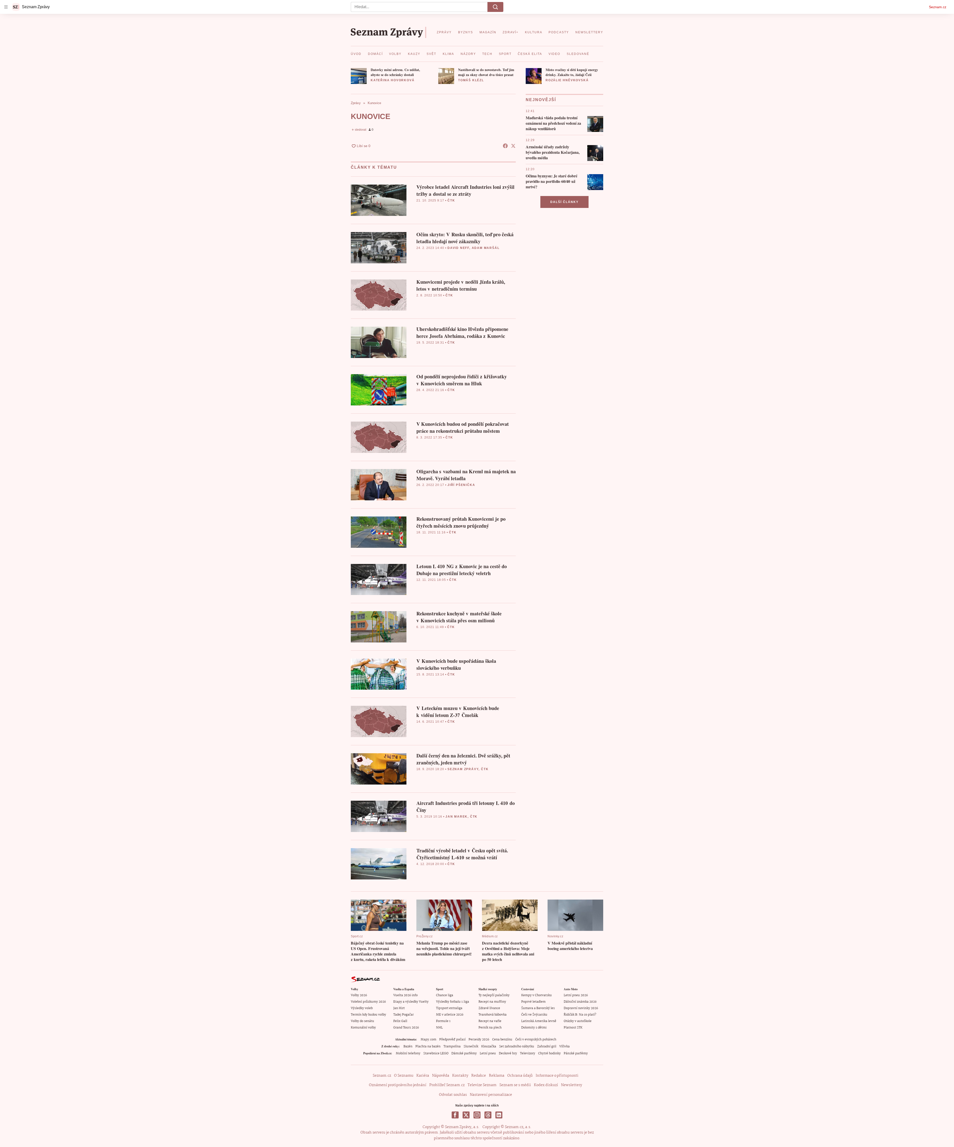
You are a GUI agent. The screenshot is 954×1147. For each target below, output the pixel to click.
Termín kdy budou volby (368, 1014)
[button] (359, 76)
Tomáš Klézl (471, 80)
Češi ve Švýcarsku (534, 1014)
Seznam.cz (937, 7)
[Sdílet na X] (513, 145)
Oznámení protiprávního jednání (397, 1085)
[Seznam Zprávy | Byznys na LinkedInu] (498, 1114)
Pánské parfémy (576, 1053)
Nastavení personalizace (491, 1095)
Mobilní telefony (408, 1053)
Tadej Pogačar (403, 1014)
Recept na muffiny (492, 1001)
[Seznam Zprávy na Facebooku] (455, 1114)
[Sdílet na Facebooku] (505, 145)
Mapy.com (428, 1039)
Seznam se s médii (515, 1085)
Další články (564, 202)
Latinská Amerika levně (538, 1021)
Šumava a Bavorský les (538, 1008)
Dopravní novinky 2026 (581, 1008)
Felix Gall (400, 1021)
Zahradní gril (546, 1046)
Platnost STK (573, 1027)
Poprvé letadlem (533, 1001)
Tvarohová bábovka (492, 1014)
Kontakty (460, 1076)
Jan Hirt (399, 1008)
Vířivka (564, 1046)
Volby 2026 (359, 995)
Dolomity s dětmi (534, 1027)
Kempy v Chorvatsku (536, 995)
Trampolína (452, 1046)
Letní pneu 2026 (576, 995)
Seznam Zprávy (462, 769)
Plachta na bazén (427, 1046)
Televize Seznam (482, 1085)
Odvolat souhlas (453, 1095)
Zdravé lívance (489, 1008)
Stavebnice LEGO (435, 1053)
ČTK (451, 200)
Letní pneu (488, 1053)
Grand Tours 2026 (406, 1027)
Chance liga (444, 995)
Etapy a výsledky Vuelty (411, 1001)
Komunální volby (363, 1027)
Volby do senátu (362, 1021)
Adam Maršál (486, 248)
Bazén (407, 1046)
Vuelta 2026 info (405, 995)
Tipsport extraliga (449, 1008)
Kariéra (422, 1076)
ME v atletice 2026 (449, 1014)
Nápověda (440, 1076)
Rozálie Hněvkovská (567, 80)
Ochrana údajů (520, 1076)
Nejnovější (541, 100)
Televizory (527, 1053)
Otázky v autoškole (578, 1021)
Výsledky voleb (362, 1008)
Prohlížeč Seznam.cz (447, 1085)
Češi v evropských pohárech (535, 1039)
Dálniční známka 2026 (580, 1001)
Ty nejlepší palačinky (494, 995)
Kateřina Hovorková (392, 80)
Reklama (496, 1076)
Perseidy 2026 (479, 1039)
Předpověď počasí (452, 1039)
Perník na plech (490, 1027)
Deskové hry (508, 1053)
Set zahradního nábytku (516, 1046)
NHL (439, 1027)
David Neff (458, 248)
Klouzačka (488, 1046)
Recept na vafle (489, 1021)
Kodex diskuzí (546, 1085)
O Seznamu (403, 1076)
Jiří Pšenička (461, 485)
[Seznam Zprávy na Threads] (487, 1114)
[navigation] (6, 7)
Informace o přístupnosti (557, 1076)
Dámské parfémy (464, 1053)
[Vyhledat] (495, 7)
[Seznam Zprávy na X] (466, 1114)
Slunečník (471, 1046)
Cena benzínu (502, 1039)
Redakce (478, 1076)
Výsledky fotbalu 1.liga (452, 1001)
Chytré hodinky (549, 1053)
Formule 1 (443, 1021)
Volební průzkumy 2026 (368, 1001)
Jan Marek (456, 816)
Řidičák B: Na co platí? (580, 1014)
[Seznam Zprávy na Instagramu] (477, 1114)
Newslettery (571, 1085)
